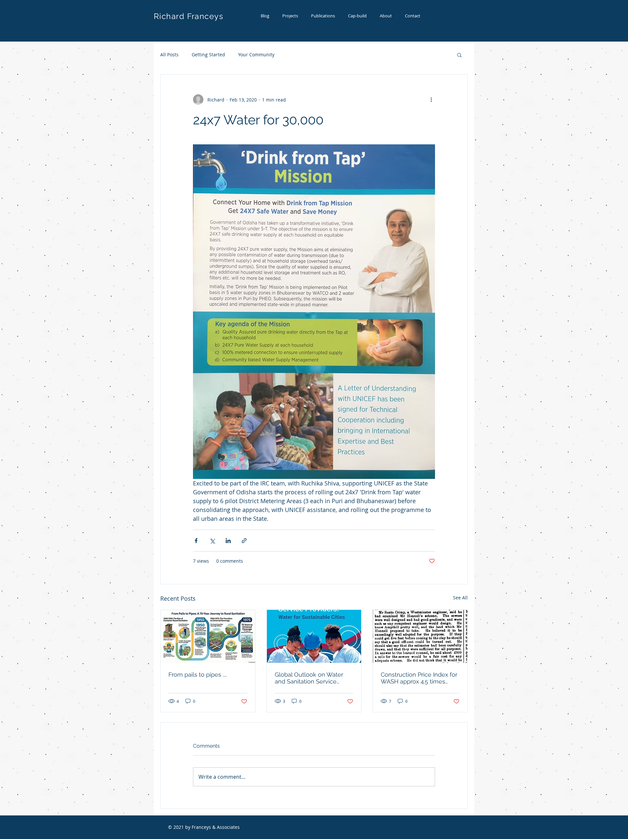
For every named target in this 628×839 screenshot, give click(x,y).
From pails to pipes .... (197, 674)
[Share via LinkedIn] (228, 541)
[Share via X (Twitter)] (212, 541)
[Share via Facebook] (196, 541)
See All (460, 597)
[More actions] (431, 99)
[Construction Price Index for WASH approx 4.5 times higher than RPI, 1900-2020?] (420, 636)
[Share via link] (244, 541)
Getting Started (208, 54)
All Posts (169, 54)
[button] (459, 54)
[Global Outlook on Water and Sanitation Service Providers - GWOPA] (314, 636)
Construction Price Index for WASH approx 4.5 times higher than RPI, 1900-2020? (419, 678)
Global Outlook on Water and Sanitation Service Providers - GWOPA (309, 678)
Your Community (256, 54)
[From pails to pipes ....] (208, 636)
